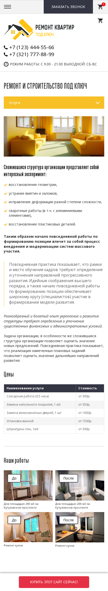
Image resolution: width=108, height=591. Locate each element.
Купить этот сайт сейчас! (54, 582)
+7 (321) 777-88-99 (31, 54)
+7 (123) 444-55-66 (31, 47)
